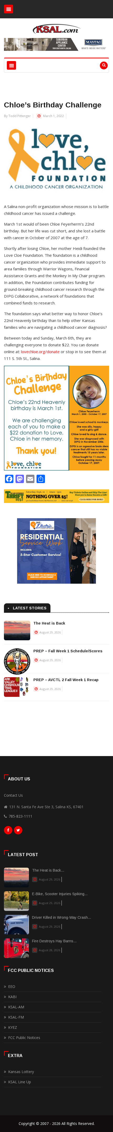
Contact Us (13, 795)
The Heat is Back (49, 623)
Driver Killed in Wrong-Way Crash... (61, 917)
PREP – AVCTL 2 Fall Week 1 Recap (66, 680)
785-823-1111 (20, 816)
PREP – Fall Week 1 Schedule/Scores (67, 651)
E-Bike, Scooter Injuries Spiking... (60, 894)
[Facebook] (8, 831)
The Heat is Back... (48, 870)
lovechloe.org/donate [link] (40, 351)
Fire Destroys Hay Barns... (54, 941)
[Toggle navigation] (8, 9)
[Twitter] (18, 831)
